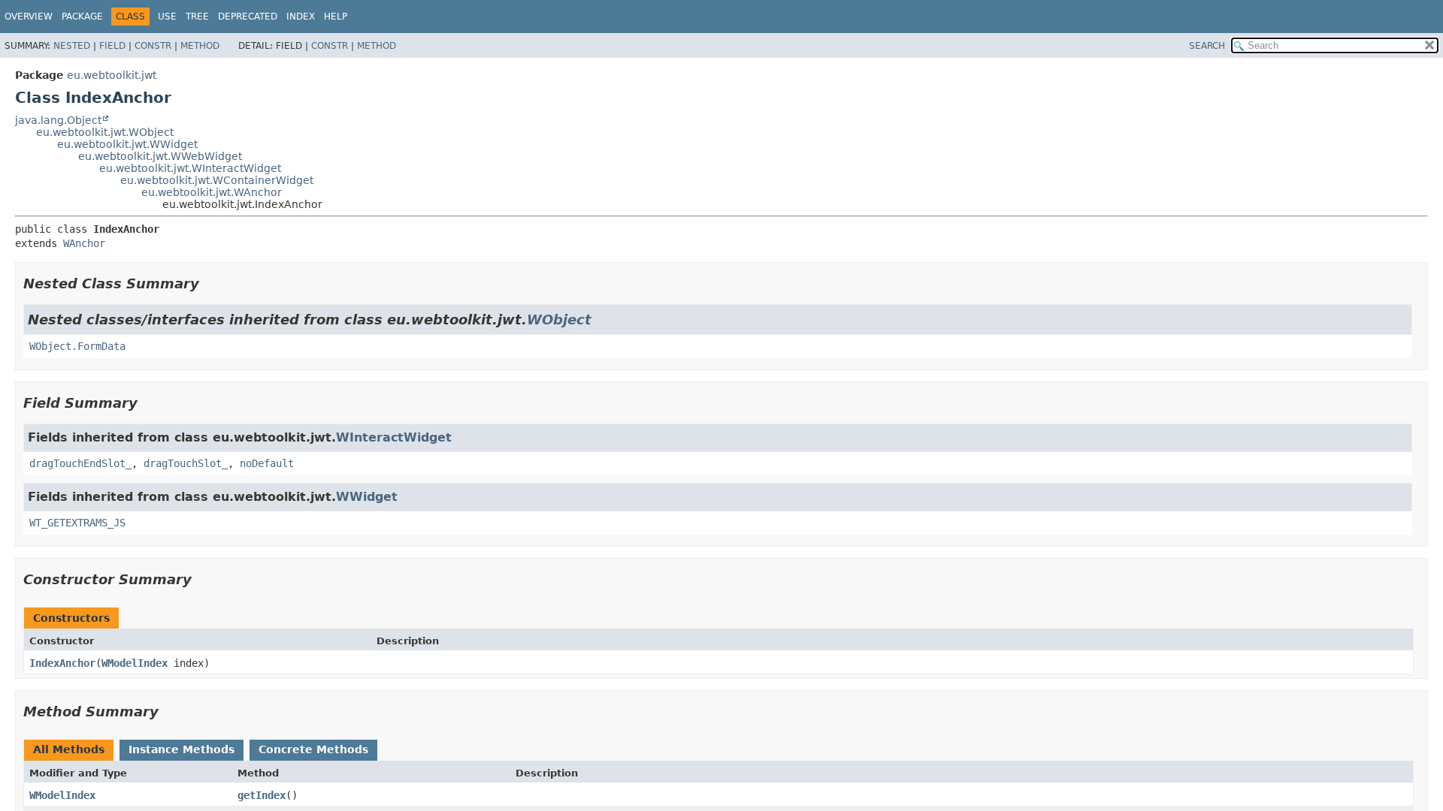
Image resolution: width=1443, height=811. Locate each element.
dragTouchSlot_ (186, 463)
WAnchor (84, 243)
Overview (29, 16)
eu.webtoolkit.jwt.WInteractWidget (190, 168)
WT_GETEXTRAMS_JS (77, 523)
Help (335, 16)
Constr (153, 46)
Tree (197, 16)
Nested (71, 46)
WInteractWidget (394, 437)
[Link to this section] (210, 283)
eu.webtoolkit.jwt (111, 75)
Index (300, 16)
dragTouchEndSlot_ (80, 463)
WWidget (367, 497)
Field (112, 46)
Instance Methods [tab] (181, 749)
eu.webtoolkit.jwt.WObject (105, 132)
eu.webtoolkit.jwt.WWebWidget (160, 156)
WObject (559, 319)
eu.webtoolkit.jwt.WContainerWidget (216, 180)
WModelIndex (134, 663)
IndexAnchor (62, 663)
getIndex (261, 795)
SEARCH (1207, 46)
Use (167, 16)
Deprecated (247, 16)
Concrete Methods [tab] (313, 749)
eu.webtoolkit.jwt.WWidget (127, 144)
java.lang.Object (58, 120)
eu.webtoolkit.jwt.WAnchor (211, 192)
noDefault (267, 463)
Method (199, 46)
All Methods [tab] (68, 749)
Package (82, 16)
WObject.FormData (77, 346)
